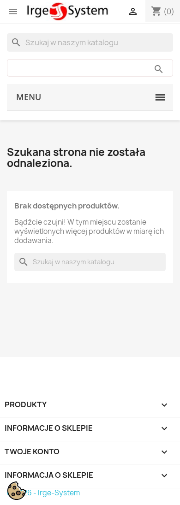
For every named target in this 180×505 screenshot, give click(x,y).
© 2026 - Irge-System (43, 493)
